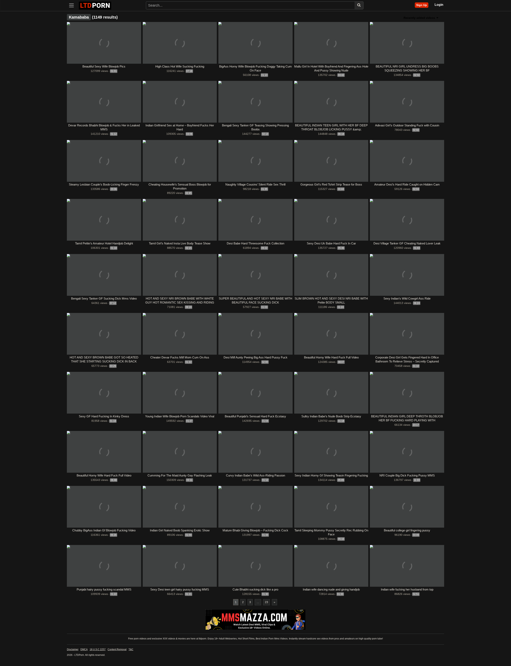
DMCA (84, 649)
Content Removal (117, 649)
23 (266, 602)
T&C (131, 649)
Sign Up (421, 5)
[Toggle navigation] (73, 5)
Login (439, 4)
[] (359, 5)
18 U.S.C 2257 (98, 649)
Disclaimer (72, 649)
